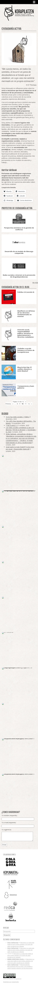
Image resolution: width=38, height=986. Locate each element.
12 (29, 404)
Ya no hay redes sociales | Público (17, 417)
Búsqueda (7, 935)
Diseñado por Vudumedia (11, 982)
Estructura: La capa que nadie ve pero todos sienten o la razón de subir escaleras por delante (20, 944)
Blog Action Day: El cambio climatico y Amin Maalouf (24, 369)
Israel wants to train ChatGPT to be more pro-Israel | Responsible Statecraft (20, 448)
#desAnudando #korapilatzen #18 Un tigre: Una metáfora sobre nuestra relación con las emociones (20, 966)
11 (25, 404)
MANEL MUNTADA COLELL (15, 959)
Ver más (35, 283)
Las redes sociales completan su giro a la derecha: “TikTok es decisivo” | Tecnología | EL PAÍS (21, 430)
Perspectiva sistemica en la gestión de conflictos (19, 229)
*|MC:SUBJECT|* (12, 425)
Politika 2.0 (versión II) (25, 292)
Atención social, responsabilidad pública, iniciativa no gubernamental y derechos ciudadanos (25, 333)
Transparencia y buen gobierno (25, 387)
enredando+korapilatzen (19, 13)
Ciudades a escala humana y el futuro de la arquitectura (25, 350)
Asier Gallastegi (12, 942)
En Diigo (5, 413)
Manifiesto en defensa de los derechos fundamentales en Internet (26, 313)
